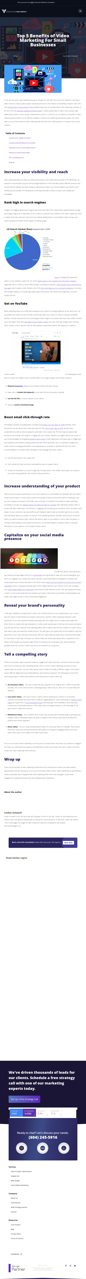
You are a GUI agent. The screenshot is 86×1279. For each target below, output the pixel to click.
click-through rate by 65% (54, 428)
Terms (46, 1265)
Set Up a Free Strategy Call (24, 1099)
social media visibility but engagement (21, 589)
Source (56, 277)
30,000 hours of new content (18, 107)
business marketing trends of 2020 (29, 111)
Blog (15, 56)
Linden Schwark (13, 812)
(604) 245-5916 (43, 1137)
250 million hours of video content (36, 322)
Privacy (40, 1265)
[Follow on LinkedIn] (75, 1265)
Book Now (68, 843)
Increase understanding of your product (22, 143)
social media (37, 575)
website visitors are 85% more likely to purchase (40, 505)
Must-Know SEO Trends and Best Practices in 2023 (25, 981)
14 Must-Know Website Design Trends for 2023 (24, 1045)
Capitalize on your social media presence (22, 148)
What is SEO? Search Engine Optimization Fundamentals (28, 916)
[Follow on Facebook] (66, 1265)
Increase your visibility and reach (20, 138)
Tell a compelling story (16, 158)
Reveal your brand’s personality (19, 153)
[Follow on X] (70, 1265)
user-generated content (34, 703)
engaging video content (38, 439)
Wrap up (12, 162)
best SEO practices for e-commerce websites (57, 288)
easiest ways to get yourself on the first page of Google (57, 281)
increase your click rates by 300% (53, 425)
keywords (19, 386)
